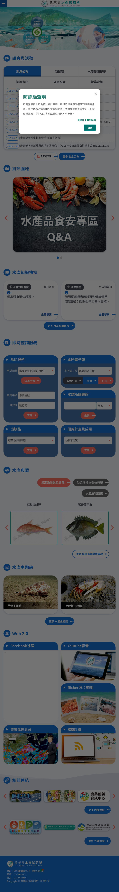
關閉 (90, 127)
